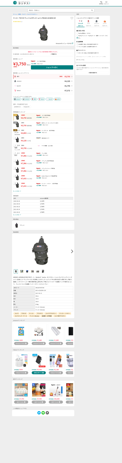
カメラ (24, 14)
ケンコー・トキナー (64, 313)
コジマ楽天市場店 (41, 61)
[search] (92, 10)
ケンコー (31, 313)
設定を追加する (93, 72)
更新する (54, 54)
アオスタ (23, 313)
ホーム (15, 14)
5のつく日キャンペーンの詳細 (99, 56)
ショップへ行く (52, 67)
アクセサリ (40, 313)
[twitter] (39, 413)
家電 (19, 14)
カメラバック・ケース (21, 316)
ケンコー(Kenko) (34, 316)
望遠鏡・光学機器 (47, 316)
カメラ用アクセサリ (60, 316)
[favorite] (72, 18)
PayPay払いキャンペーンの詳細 (84, 56)
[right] (72, 251)
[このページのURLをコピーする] (47, 412)
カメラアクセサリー (32, 14)
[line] (43, 413)
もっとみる (16, 191)
